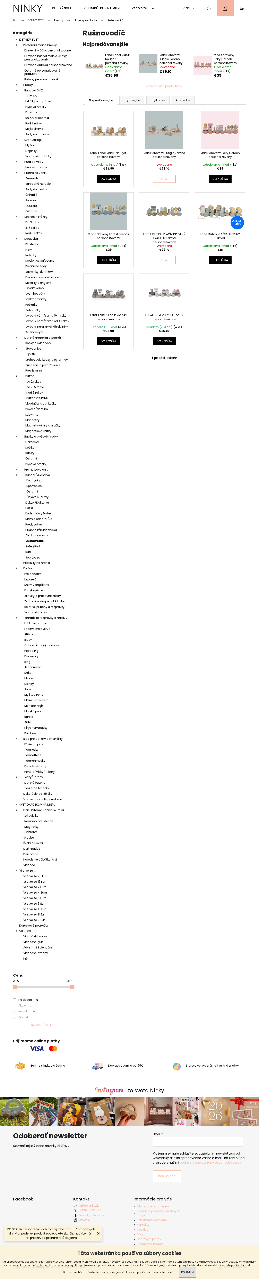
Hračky (28, 85)
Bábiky (29, 453)
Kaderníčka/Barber (38, 513)
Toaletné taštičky (36, 788)
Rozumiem (187, 1272)
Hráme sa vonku (36, 173)
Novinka (26, 1011)
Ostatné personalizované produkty (42, 72)
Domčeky (32, 442)
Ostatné (31, 211)
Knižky (27, 568)
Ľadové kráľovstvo (37, 629)
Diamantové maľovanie (42, 277)
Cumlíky (31, 96)
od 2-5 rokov (35, 387)
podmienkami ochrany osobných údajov (210, 1162)
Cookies (142, 1230)
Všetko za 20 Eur (34, 876)
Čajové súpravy (37, 497)
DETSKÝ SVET (29, 40)
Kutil (28, 552)
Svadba (28, 838)
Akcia (24, 1005)
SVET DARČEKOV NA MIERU (37, 805)
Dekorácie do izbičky (37, 794)
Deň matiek (31, 849)
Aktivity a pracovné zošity (42, 596)
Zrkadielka (31, 816)
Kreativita (31, 239)
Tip (23, 1017)
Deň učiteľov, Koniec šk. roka (43, 810)
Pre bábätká (33, 574)
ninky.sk (84, 1220)
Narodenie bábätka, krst (40, 859)
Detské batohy (34, 783)
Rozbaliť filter (42, 1025)
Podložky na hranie (36, 563)
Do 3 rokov (32, 222)
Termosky (31, 750)
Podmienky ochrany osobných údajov (158, 1213)
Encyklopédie (33, 590)
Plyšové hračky (35, 107)
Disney (29, 684)
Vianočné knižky (35, 612)
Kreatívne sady (36, 266)
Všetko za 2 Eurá (34, 887)
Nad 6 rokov (33, 233)
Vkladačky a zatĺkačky (40, 403)
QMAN (30, 354)
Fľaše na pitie (33, 744)
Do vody (31, 112)
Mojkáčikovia (34, 129)
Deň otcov (30, 854)
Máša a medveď (36, 700)
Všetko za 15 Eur (34, 882)
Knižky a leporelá (37, 118)
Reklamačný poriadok (152, 1220)
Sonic (28, 689)
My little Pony (33, 695)
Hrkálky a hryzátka (38, 101)
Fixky (28, 250)
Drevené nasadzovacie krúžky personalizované (45, 58)
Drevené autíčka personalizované (48, 65)
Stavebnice (33, 349)
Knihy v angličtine (36, 585)
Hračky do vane (36, 167)
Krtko (28, 673)
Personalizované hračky (40, 45)
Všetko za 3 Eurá (34, 898)
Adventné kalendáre (37, 947)
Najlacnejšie (132, 100)
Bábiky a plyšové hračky (41, 436)
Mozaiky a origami (38, 283)
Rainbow (30, 733)
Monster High (33, 706)
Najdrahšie (158, 100)
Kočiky (29, 448)
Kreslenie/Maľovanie (39, 261)
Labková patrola (35, 623)
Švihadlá (31, 195)
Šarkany (31, 200)
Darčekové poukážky (34, 925)
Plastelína (32, 244)
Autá (27, 722)
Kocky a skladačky (38, 343)
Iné (25, 958)
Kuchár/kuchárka (37, 475)
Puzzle (29, 376)
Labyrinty (31, 415)
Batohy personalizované (41, 79)
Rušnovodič (34, 541)
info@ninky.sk (89, 1206)
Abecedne (183, 100)
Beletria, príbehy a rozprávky (44, 607)
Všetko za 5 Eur (34, 904)
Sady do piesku (36, 189)
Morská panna (34, 711)
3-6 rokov (32, 228)
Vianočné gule (33, 942)
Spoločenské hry (36, 217)
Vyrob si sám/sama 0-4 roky (45, 315)
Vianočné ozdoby (35, 953)
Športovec (32, 557)
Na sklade (28, 1000)
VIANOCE (25, 931)
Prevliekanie (33, 370)
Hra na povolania (36, 469)
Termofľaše (32, 755)
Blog (140, 1234)
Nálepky (30, 255)
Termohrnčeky (34, 761)
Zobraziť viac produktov (163, 86)
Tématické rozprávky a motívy (45, 618)
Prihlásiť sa (166, 1176)
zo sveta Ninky (146, 1090)
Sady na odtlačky (37, 134)
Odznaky (30, 832)
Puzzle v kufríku (37, 398)
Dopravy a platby (149, 1239)
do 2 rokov (33, 382)
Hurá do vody (33, 162)
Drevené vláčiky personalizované (47, 50)
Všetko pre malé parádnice (42, 799)
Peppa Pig (31, 651)
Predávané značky (150, 1244)
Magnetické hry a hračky (42, 425)
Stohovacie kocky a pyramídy (46, 360)
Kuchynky (33, 480)
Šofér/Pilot (32, 546)
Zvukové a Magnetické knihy (44, 601)
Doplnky (31, 151)
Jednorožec (32, 667)
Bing (27, 662)
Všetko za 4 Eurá (35, 892)
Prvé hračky (33, 123)
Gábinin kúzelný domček (41, 645)
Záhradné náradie (38, 184)
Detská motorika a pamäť (42, 338)
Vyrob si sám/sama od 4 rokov (47, 321)
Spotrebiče (34, 486)
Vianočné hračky (35, 936)
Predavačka (33, 524)
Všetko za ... (27, 871)
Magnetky (32, 420)
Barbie (28, 717)
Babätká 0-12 (33, 90)
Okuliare (31, 206)
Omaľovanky (34, 288)
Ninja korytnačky (36, 728)
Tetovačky (32, 310)
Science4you (34, 332)
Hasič (29, 508)
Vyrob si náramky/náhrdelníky (46, 327)
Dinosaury (31, 656)
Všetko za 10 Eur (34, 909)
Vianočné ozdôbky (38, 156)
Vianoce (29, 865)
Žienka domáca (36, 535)
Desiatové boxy (35, 766)
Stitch (28, 634)
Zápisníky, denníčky (39, 272)
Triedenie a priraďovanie (42, 365)
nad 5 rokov (34, 393)
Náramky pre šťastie (38, 821)
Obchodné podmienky (153, 1206)
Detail (164, 179)
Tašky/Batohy (33, 777)
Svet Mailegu (33, 140)
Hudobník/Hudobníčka (41, 530)
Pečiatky (31, 305)
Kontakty (143, 1225)
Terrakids (31, 178)
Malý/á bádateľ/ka (38, 519)
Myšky (29, 145)
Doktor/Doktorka (37, 502)
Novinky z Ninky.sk (91, 1215)
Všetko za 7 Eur (34, 920)
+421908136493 (90, 1210)
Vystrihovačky (35, 294)
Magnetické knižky (38, 431)
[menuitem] (65, 8)
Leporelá (30, 579)
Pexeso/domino (36, 409)
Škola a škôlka (33, 843)
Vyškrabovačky (35, 299)
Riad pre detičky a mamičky (43, 739)
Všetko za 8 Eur (34, 914)
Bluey (28, 640)
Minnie (29, 678)
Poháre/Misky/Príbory (39, 772)
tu (175, 1272)
